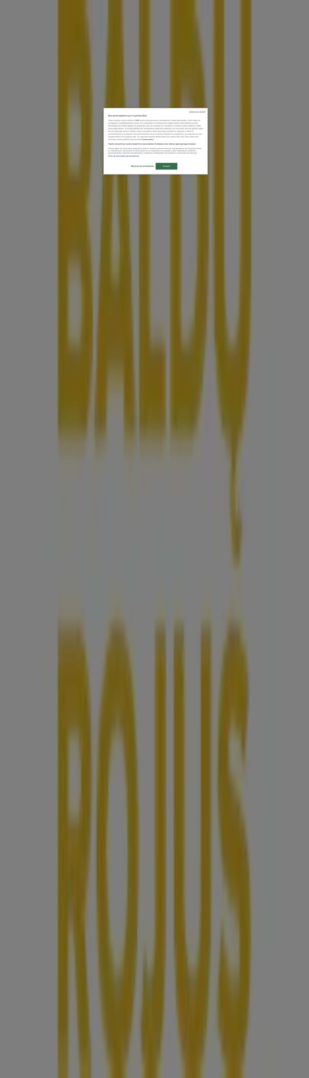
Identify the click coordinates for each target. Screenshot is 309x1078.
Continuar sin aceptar (197, 112)
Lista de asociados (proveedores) (123, 156)
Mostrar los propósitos (142, 166)
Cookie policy (148, 139)
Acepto (166, 166)
